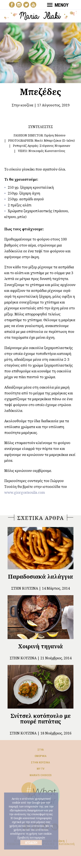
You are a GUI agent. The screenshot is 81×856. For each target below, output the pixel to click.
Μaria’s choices (41, 775)
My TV (40, 768)
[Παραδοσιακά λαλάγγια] (40, 548)
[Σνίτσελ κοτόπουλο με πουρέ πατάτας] (40, 687)
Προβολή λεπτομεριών (31, 837)
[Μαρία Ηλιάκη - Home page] (40, 15)
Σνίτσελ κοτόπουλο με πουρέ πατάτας (41, 718)
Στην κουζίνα (22, 105)
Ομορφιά (40, 756)
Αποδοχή (31, 842)
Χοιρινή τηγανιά (40, 646)
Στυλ (41, 749)
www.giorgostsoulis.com (24, 492)
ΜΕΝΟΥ (61, 5)
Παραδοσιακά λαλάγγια (40, 576)
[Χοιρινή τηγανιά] (40, 617)
